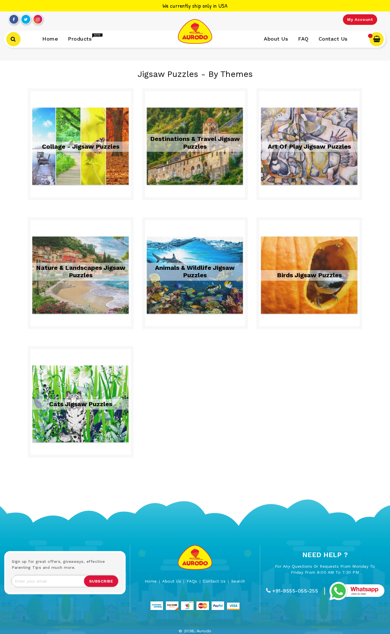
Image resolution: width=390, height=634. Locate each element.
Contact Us (214, 581)
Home (151, 581)
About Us (171, 581)
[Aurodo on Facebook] (14, 18)
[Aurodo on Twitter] (26, 18)
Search (238, 581)
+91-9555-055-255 (295, 591)
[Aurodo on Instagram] (38, 18)
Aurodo (204, 631)
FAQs (192, 581)
